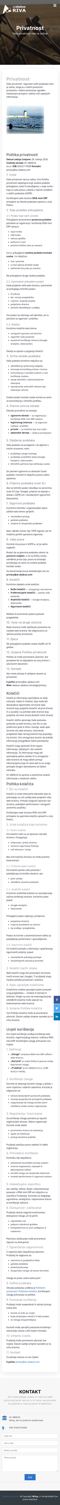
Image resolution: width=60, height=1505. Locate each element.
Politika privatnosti (11, 1496)
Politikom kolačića (28, 1291)
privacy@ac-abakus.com (27, 1361)
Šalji (30, 1477)
